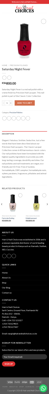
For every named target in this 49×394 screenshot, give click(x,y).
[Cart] (42, 8)
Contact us (7, 292)
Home (4, 65)
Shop (4, 282)
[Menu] (3, 8)
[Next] (47, 209)
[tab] (24, 133)
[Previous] (2, 209)
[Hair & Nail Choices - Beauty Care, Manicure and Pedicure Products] (24, 8)
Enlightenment (31, 218)
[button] (43, 388)
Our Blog (6, 287)
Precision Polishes (19, 65)
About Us (6, 277)
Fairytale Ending (8, 218)
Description (8, 134)
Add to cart (24, 103)
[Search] (46, 8)
